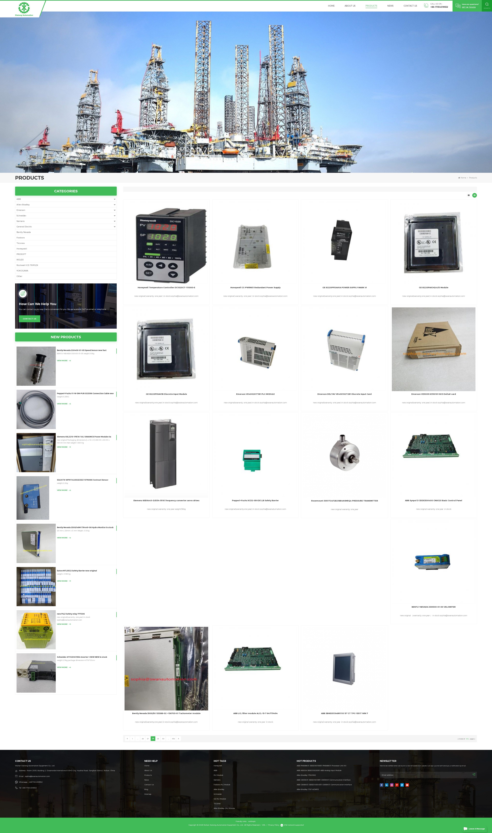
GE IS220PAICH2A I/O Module (433, 287)
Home (331, 5)
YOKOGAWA (22, 270)
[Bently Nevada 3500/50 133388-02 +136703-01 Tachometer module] (166, 668)
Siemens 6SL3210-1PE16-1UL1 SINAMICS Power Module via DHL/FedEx (84, 437)
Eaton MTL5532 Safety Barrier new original (77, 571)
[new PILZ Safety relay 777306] (36, 629)
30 (163, 739)
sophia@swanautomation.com (37, 776)
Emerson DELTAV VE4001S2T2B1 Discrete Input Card (344, 394)
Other (19, 276)
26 (143, 739)
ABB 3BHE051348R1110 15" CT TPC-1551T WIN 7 (344, 713)
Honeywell (22, 248)
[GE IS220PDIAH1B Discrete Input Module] (166, 349)
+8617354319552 (36, 782)
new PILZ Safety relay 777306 (71, 614)
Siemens (20, 221)
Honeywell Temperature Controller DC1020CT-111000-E (166, 287)
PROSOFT (21, 254)
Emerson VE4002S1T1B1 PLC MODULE (255, 394)
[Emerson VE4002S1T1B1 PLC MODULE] (255, 349)
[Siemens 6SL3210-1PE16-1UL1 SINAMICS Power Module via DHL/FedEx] (36, 452)
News (390, 5)
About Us (350, 5)
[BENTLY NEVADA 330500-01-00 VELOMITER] (433, 562)
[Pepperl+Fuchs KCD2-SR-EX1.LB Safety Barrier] (255, 456)
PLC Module (218, 775)
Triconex (21, 243)
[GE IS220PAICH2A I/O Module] (433, 243)
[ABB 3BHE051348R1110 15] (344, 668)
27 (148, 739)
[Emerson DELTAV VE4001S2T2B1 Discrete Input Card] (344, 349)
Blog (146, 789)
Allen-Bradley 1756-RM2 (306, 775)
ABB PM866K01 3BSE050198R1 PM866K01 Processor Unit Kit (321, 766)
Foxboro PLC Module (222, 785)
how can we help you (37, 304)
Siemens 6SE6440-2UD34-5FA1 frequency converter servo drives (166, 500)
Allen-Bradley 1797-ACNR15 (308, 789)
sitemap (147, 794)
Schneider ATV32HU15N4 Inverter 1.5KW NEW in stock (82, 657)
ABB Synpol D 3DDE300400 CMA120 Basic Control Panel (433, 500)
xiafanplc (252, 821)
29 (158, 739)
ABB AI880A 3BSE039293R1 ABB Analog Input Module (319, 770)
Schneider (21, 215)
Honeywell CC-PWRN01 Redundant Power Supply (255, 287)
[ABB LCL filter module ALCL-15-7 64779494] (255, 668)
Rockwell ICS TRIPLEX (27, 265)
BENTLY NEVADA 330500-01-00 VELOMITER (434, 607)
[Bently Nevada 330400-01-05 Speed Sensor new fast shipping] (36, 366)
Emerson (21, 210)
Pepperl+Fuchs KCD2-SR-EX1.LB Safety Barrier (255, 500)
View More (62, 361)
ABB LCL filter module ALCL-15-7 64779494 (255, 713)
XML (263, 825)
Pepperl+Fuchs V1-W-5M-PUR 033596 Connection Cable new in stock (85, 393)
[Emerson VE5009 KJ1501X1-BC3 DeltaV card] (433, 349)
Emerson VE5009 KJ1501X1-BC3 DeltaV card (433, 394)
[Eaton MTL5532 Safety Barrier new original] (36, 586)
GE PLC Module (220, 799)
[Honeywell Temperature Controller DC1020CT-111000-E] (166, 243)
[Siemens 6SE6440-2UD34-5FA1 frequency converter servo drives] (166, 456)
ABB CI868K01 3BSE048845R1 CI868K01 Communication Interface (324, 785)
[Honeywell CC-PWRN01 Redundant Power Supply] (255, 243)
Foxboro (21, 237)
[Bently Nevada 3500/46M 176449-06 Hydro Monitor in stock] (36, 543)
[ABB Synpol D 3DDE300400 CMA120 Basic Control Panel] (433, 456)
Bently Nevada (24, 232)
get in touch (469, 7)
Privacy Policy (273, 825)
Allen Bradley (23, 204)
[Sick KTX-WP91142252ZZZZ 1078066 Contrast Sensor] (36, 498)
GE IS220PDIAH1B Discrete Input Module (166, 394)
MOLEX (20, 259)
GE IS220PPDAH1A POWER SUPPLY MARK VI (344, 287)
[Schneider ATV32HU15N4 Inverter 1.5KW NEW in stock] (36, 673)
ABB (19, 199)
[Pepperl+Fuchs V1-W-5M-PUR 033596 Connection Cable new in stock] (36, 409)
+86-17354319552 (439, 7)
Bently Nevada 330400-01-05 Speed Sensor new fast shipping (81, 350)
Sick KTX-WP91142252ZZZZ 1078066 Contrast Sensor (82, 480)
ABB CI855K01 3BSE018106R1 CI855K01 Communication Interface (323, 780)
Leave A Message (477, 829)
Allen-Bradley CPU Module (224, 808)
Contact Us (410, 5)
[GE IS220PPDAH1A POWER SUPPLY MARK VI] (344, 243)
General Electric (24, 226)
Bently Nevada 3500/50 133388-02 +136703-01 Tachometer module (166, 713)
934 (173, 739)
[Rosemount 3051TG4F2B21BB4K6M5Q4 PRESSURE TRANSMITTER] (344, 456)
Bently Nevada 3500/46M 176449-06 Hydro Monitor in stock (85, 527)
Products (371, 5)
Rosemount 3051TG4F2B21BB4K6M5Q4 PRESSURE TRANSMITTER (344, 500)
